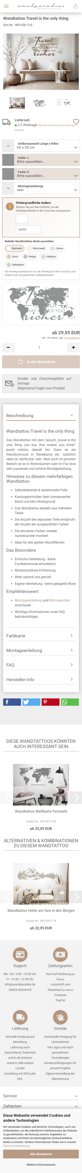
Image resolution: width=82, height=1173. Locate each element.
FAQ (10, 665)
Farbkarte (15, 635)
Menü (6, 6)
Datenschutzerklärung (16, 1145)
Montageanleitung (28, 600)
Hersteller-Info (20, 679)
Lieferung (20, 1028)
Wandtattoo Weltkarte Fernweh (41, 811)
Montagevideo (59, 600)
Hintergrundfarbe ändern (33, 203)
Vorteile (60, 1028)
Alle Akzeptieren (41, 1154)
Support (20, 966)
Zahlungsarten (60, 966)
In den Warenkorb (41, 362)
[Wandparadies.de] (41, 6)
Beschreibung (19, 415)
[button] (8, 347)
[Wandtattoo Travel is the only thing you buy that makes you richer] (41, 61)
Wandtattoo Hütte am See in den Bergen (41, 910)
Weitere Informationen (41, 1164)
